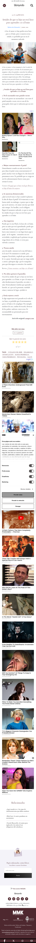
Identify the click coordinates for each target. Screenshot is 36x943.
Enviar (18, 875)
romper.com (29, 318)
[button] (4, 5)
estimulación (8, 354)
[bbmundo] (19, 5)
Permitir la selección (18, 500)
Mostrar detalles (26, 489)
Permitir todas (18, 494)
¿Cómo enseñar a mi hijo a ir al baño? (20, 268)
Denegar (18, 506)
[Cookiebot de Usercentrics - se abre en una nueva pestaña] (22, 435)
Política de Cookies (20, 925)
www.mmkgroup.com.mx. (8, 932)
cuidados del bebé (15, 352)
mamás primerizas (22, 354)
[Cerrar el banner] (33, 435)
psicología (21, 357)
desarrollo (28, 352)
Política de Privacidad (9, 925)
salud (29, 357)
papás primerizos (9, 357)
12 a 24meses (18, 15)
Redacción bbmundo (14, 27)
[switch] (31, 471)
